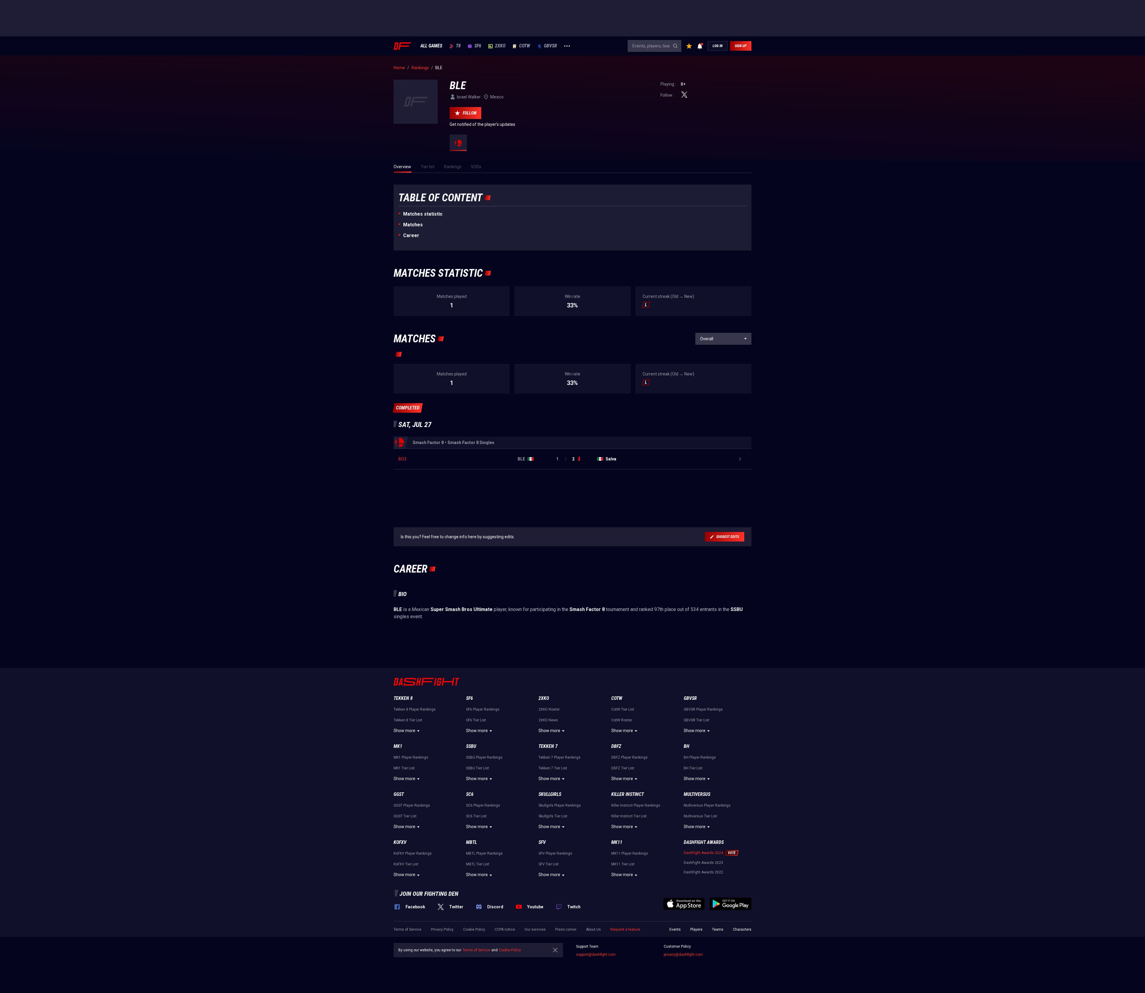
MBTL (471, 842)
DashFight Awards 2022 (703, 872)
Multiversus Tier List (700, 816)
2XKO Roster (549, 709)
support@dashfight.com (596, 954)
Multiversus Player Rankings (707, 805)
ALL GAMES (431, 46)
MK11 (616, 842)
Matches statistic (422, 214)
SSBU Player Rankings (484, 757)
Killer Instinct (627, 794)
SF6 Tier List (476, 720)
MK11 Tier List (623, 864)
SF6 (477, 46)
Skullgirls (550, 794)
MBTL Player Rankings (484, 853)
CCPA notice (505, 929)
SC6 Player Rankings (483, 805)
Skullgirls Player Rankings (560, 805)
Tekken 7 (548, 746)
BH (686, 746)
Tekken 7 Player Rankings (560, 757)
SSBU (471, 746)
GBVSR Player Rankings (703, 709)
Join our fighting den (429, 893)
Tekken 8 (403, 698)
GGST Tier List (405, 816)
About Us (593, 929)
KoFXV (400, 842)
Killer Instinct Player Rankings (635, 805)
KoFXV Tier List (406, 864)
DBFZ (616, 746)
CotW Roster (621, 720)
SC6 (470, 794)
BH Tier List (693, 768)
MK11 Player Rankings (629, 853)
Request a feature (625, 929)
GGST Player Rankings (412, 805)
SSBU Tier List (477, 768)
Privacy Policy (442, 929)
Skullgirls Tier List (553, 816)
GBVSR (550, 46)
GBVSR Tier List (696, 720)
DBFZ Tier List (622, 768)
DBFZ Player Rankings (629, 757)
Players (696, 929)
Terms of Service (407, 929)
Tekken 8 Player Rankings (415, 709)
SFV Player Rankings (555, 853)
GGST (399, 794)
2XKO (500, 46)
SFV (542, 842)
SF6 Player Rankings (482, 709)
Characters (742, 929)
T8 (458, 46)
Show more (404, 730)
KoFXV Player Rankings (413, 853)
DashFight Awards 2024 (703, 853)
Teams (717, 929)
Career (411, 235)
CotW (524, 46)
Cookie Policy (474, 929)
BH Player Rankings (700, 757)
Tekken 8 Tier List (408, 720)
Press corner (565, 929)
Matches (413, 225)
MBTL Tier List (477, 864)
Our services (535, 929)
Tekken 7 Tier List (553, 768)
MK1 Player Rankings (411, 757)
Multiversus (697, 794)
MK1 (398, 746)
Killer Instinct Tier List (629, 816)
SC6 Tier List (476, 816)
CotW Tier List (622, 709)
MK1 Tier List (404, 768)
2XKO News (548, 720)
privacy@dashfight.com (683, 954)
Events (675, 929)
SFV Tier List (549, 864)
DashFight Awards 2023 (703, 863)
